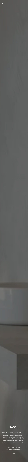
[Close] (3, 3)
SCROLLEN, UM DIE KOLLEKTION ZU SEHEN (14, 448)
